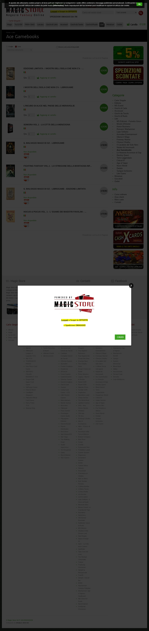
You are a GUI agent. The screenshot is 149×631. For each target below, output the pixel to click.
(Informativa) (58, 5)
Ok (139, 4)
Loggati (64, 320)
